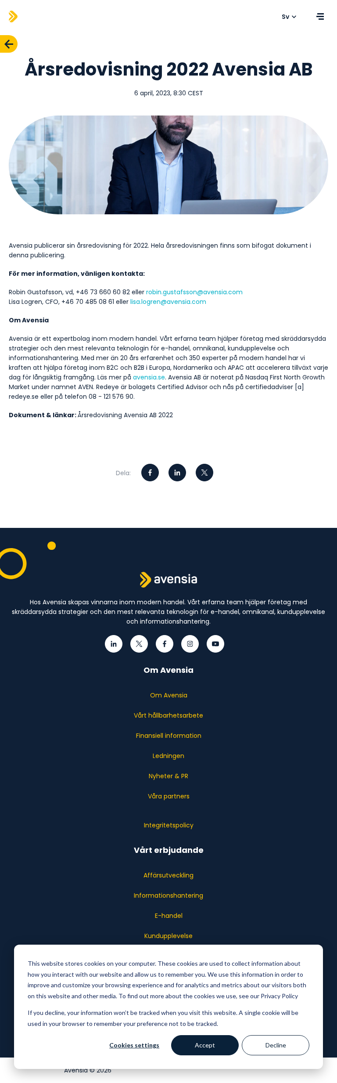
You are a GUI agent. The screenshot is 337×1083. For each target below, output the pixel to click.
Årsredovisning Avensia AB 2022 (125, 415)
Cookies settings (134, 1045)
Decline (275, 1045)
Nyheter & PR (168, 776)
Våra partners (169, 796)
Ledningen (168, 755)
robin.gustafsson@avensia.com (194, 292)
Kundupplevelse (168, 935)
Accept (205, 1045)
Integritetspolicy (169, 825)
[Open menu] (320, 16)
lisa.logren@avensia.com (168, 301)
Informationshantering (168, 895)
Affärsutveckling (168, 875)
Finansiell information (168, 735)
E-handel (169, 915)
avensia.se (149, 377)
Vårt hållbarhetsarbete (168, 715)
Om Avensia (168, 695)
